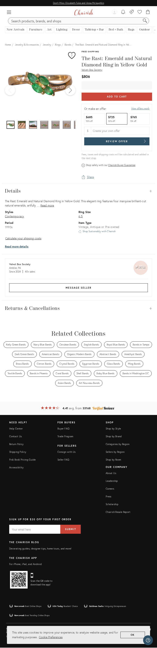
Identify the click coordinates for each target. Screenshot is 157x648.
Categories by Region (117, 444)
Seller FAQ (63, 459)
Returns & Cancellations (78, 308)
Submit (70, 529)
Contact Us (15, 436)
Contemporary (14, 216)
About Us (111, 473)
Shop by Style (113, 428)
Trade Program (65, 436)
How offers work (140, 108)
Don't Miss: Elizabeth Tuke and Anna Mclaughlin (78, 2)
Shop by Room (113, 459)
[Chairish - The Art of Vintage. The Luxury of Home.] (83, 12)
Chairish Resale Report (118, 511)
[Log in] (114, 12)
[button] (9, 12)
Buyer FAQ (63, 428)
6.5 (80, 216)
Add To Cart (117, 96)
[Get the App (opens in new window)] (18, 579)
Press (108, 496)
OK (133, 634)
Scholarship (112, 504)
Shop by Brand (114, 436)
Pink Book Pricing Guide (22, 459)
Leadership (112, 480)
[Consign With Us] (131, 12)
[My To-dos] (123, 12)
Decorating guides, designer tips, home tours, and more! (40, 548)
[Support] (148, 640)
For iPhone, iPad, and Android (25, 564)
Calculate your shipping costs (23, 238)
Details (78, 191)
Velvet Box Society (92, 69)
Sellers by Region (115, 451)
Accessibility (16, 467)
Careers (110, 488)
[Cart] (148, 12)
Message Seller (78, 287)
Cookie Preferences (51, 637)
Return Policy (16, 444)
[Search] (145, 20)
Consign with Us (66, 451)
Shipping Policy (17, 451)
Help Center (16, 428)
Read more (47, 205)
